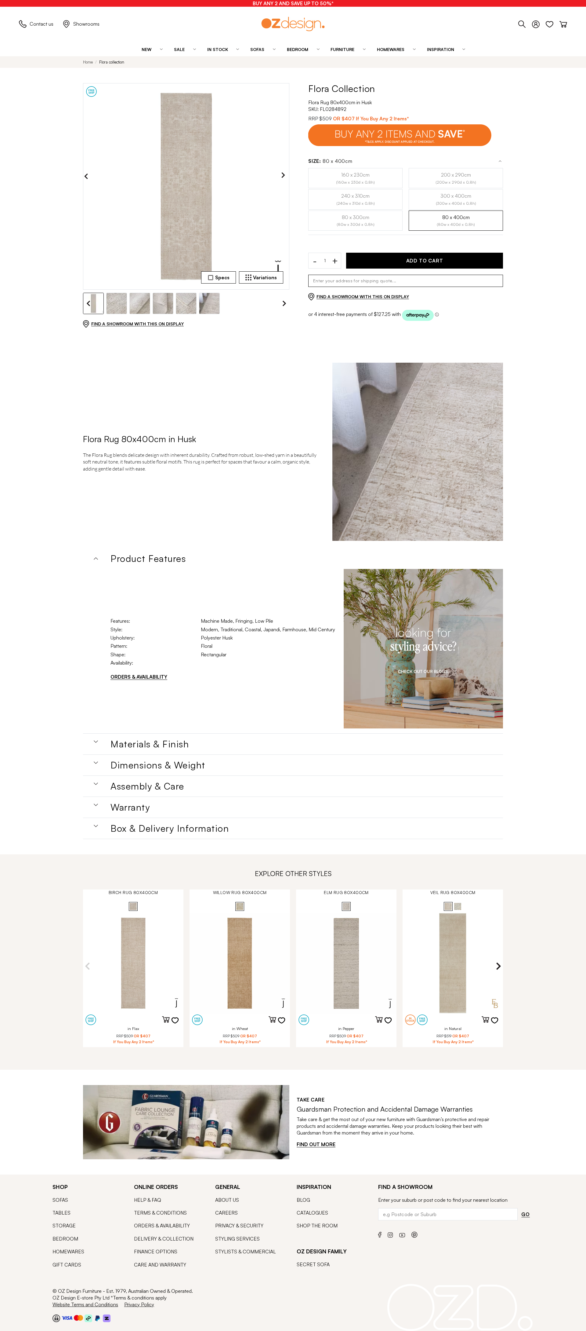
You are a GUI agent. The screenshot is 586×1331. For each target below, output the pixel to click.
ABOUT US (227, 1200)
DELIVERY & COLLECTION (164, 1239)
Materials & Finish (149, 744)
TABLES (61, 1213)
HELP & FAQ (147, 1200)
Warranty (130, 807)
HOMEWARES (68, 1251)
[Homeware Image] (423, 648)
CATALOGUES (312, 1213)
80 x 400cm (330, 161)
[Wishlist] (552, 23)
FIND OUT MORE (316, 1144)
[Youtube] (402, 1234)
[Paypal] (97, 1318)
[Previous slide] (87, 176)
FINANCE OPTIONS (155, 1251)
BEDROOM (65, 1239)
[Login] (539, 23)
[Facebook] (380, 1234)
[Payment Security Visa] (67, 1317)
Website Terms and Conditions (85, 1304)
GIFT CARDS (66, 1265)
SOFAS (60, 1200)
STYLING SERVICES (237, 1239)
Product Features (148, 558)
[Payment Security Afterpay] (88, 1318)
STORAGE (64, 1226)
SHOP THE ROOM (317, 1226)
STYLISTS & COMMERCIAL (245, 1251)
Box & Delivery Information (169, 828)
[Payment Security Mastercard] (78, 1317)
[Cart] (563, 23)
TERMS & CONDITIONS (160, 1213)
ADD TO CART (424, 261)
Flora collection (111, 62)
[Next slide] (284, 176)
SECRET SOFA (313, 1264)
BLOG (303, 1200)
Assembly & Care (147, 786)
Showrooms (86, 24)
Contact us (41, 24)
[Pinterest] (414, 1234)
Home (88, 62)
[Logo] (293, 24)
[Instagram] (390, 1234)
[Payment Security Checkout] (56, 1318)
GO (525, 1214)
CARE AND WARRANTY (160, 1265)
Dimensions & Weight (157, 765)
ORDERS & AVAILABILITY (138, 677)
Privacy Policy (139, 1304)
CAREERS (226, 1213)
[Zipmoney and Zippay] (106, 1318)
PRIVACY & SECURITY (239, 1226)
